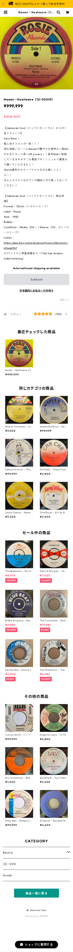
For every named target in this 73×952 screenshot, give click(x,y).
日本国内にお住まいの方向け (36, 290)
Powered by (32, 916)
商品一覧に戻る (36, 893)
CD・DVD (9, 864)
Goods (7, 875)
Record (8, 852)
